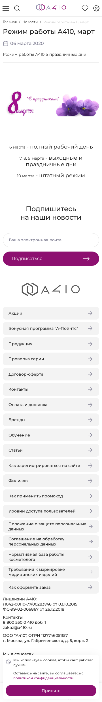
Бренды (16, 419)
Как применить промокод (35, 496)
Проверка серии (26, 358)
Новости (30, 22)
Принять (51, 690)
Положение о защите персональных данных (47, 526)
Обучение (19, 435)
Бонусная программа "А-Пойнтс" (43, 328)
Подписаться (27, 258)
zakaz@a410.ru (17, 627)
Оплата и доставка (27, 404)
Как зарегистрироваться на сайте (44, 465)
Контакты (18, 389)
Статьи (15, 450)
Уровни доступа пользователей (42, 511)
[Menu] (5, 8)
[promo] (96, 8)
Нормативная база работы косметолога (36, 557)
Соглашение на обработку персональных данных (36, 541)
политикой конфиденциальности (43, 678)
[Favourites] (85, 8)
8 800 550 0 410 (18, 622)
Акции (15, 313)
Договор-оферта (25, 374)
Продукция (20, 343)
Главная (10, 22)
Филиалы (18, 480)
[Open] (93, 81)
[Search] (17, 8)
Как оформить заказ (29, 587)
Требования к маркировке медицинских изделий (36, 572)
